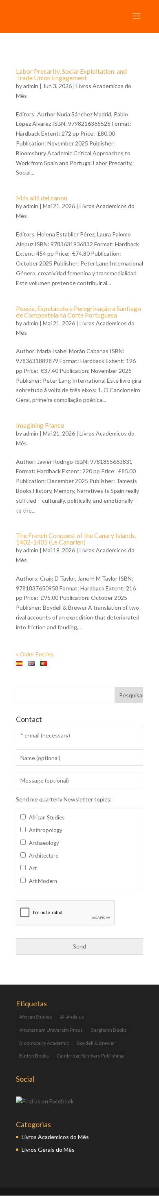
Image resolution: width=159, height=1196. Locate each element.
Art (33, 868)
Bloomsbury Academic (44, 1043)
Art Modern (43, 881)
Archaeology (44, 843)
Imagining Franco (40, 425)
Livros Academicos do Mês (55, 1136)
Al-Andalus (72, 1017)
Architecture (43, 855)
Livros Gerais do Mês (48, 1149)
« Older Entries (35, 654)
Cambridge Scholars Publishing (90, 1056)
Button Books (34, 1056)
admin (30, 85)
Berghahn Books (109, 1030)
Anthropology (45, 830)
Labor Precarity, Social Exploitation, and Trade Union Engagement (71, 74)
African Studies (46, 817)
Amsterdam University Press (51, 1030)
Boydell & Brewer (96, 1043)
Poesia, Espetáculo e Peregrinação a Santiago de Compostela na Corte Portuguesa (78, 311)
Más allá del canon (41, 198)
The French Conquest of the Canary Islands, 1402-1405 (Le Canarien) (76, 538)
